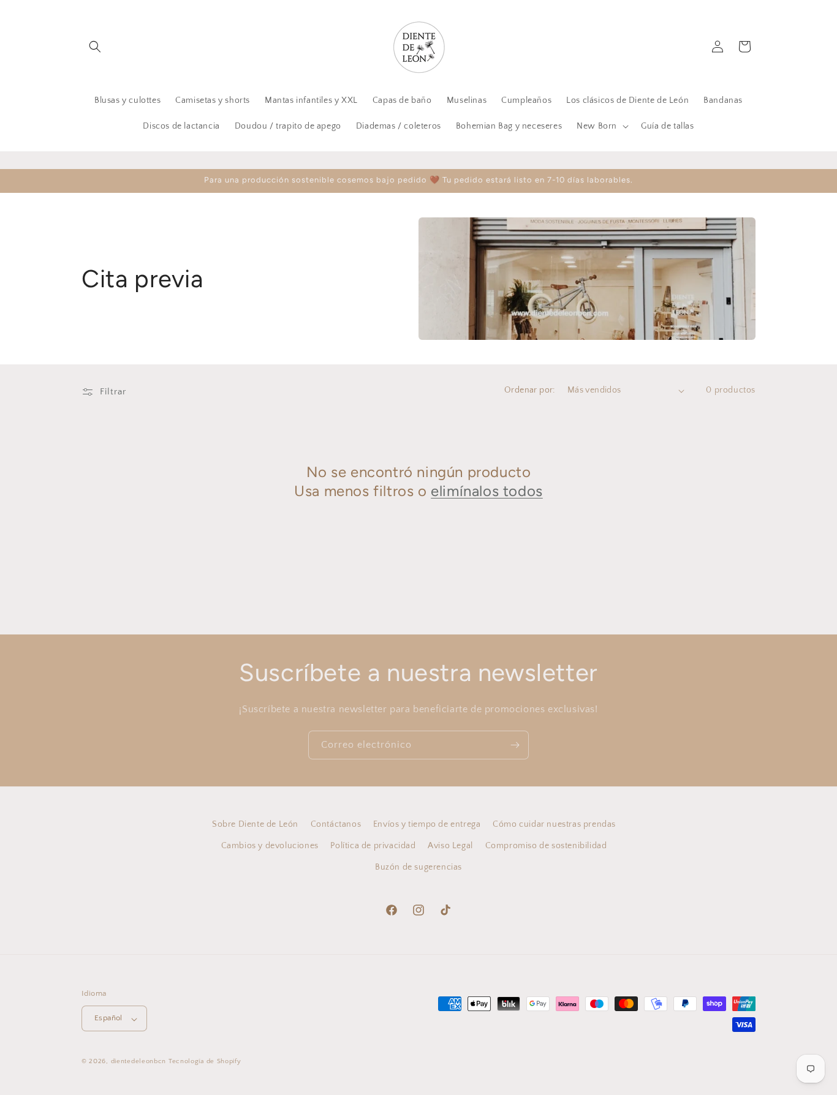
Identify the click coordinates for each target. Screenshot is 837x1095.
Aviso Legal (450, 846)
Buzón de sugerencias (418, 867)
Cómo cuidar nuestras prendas (554, 824)
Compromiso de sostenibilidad (546, 846)
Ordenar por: (529, 390)
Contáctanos (336, 824)
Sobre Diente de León (255, 824)
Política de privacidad (372, 846)
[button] (94, 46)
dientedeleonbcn (139, 1062)
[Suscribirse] (514, 745)
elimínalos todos (487, 491)
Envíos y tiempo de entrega (427, 824)
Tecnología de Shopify (205, 1062)
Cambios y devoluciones (270, 846)
